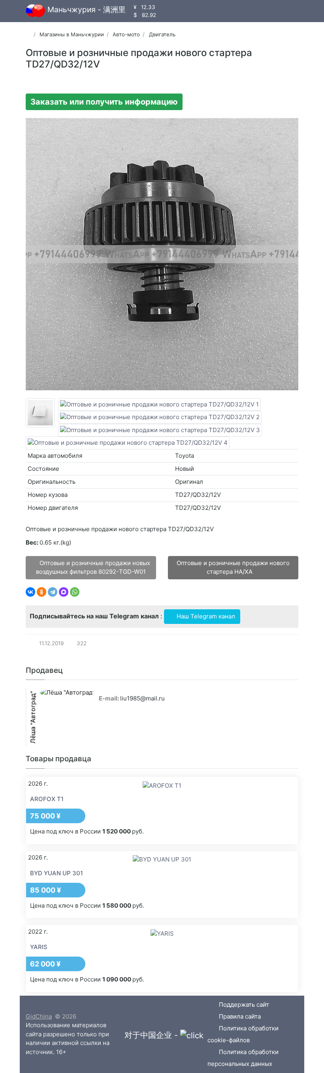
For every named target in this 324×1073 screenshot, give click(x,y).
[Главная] (28, 34)
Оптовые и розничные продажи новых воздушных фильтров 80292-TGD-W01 (93, 567)
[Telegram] (52, 592)
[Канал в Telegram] (171, 11)
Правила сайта (240, 1016)
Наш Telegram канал (205, 616)
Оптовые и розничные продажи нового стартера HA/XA (233, 567)
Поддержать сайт (244, 1004)
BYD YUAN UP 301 (56, 873)
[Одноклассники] (41, 592)
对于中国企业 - (152, 1035)
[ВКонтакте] (30, 592)
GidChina (39, 1016)
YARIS (38, 947)
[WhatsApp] (74, 592)
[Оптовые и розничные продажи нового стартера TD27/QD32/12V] (40, 412)
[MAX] (63, 592)
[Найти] (184, 11)
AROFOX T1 (47, 799)
